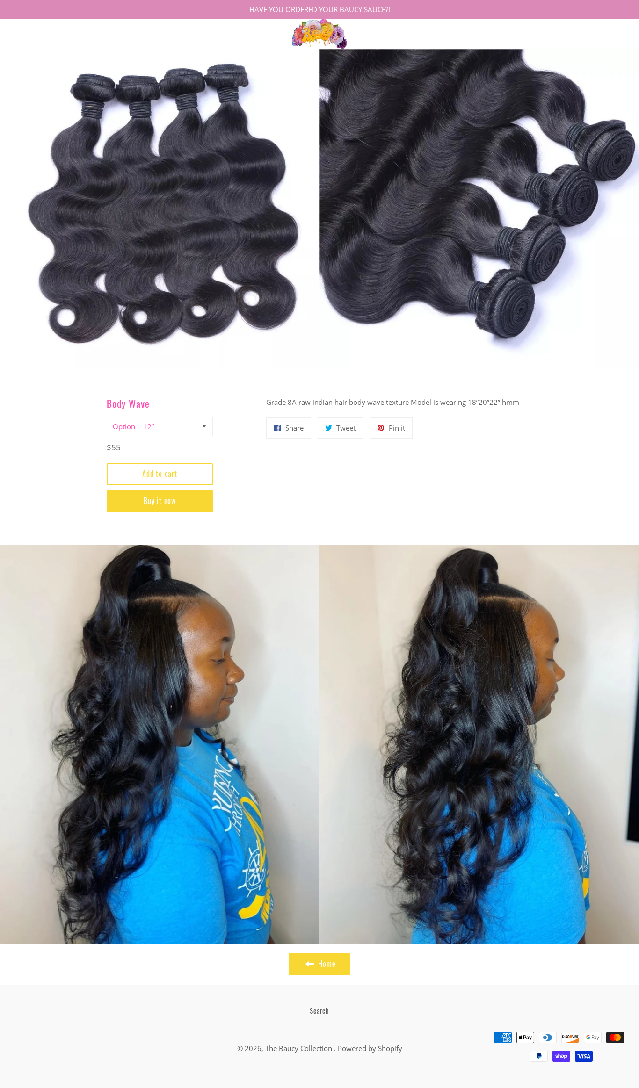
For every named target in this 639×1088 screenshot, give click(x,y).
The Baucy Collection (299, 1048)
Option (124, 426)
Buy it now (160, 500)
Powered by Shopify (370, 1048)
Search (319, 1010)
